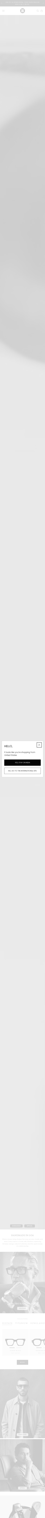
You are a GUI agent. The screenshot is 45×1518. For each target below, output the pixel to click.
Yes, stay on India (22, 762)
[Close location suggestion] (39, 745)
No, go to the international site (22, 771)
